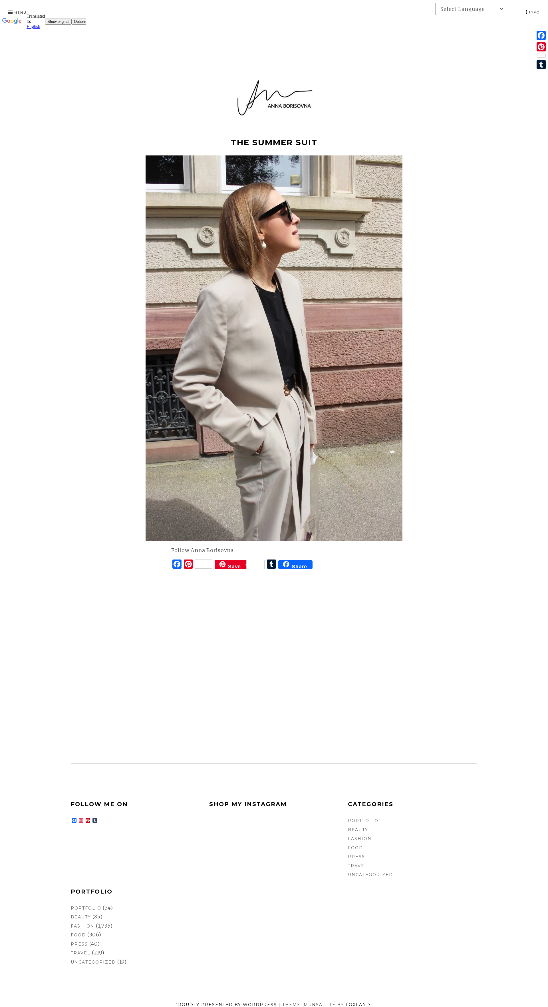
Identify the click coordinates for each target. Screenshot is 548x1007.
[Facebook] (541, 35)
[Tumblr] (541, 64)
